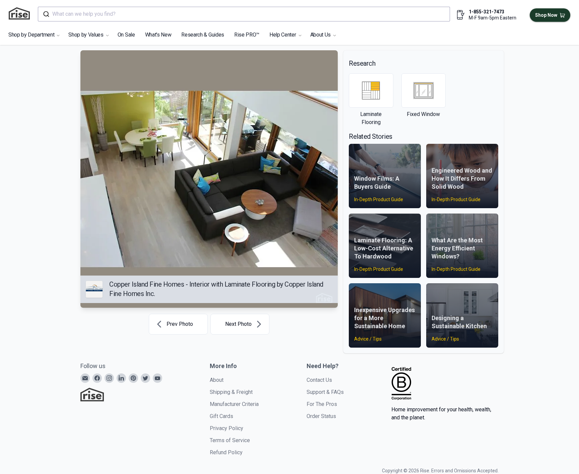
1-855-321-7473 (486, 11)
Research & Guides (202, 35)
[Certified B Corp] (401, 383)
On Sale (126, 35)
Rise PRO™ (246, 35)
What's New (158, 35)
